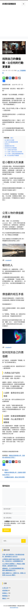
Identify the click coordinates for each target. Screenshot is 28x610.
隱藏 (11, 137)
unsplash (8, 260)
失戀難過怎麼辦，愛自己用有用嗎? (14, 477)
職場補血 (5, 596)
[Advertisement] (14, 23)
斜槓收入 (5, 593)
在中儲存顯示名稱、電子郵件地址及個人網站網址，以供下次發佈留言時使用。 (14, 523)
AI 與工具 (5, 588)
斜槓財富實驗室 (9, 4)
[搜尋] (23, 541)
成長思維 (5, 590)
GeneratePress (14, 607)
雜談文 (6, 470)
